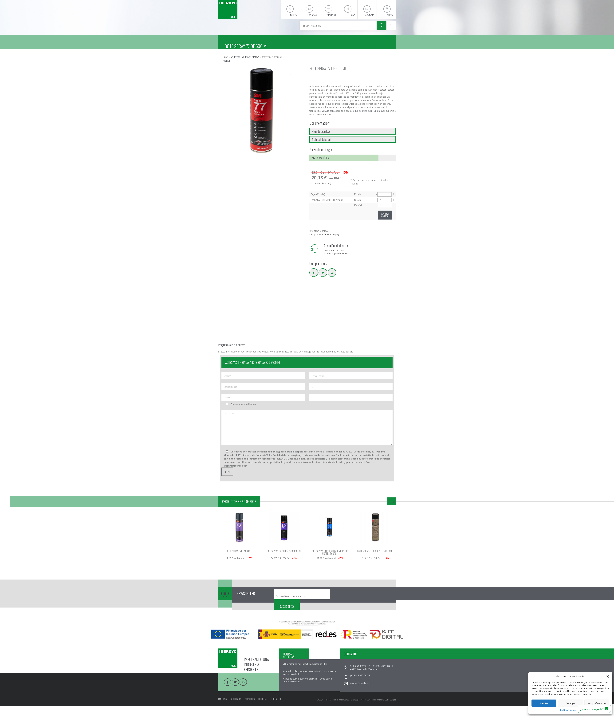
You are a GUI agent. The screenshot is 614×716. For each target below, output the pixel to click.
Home (225, 57)
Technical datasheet (321, 139)
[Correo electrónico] (332, 272)
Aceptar (544, 703)
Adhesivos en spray (250, 57)
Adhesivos (235, 57)
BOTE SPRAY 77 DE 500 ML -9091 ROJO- (330, 551)
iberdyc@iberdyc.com (339, 253)
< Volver (226, 60)
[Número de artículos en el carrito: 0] (391, 25)
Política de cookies (568, 710)
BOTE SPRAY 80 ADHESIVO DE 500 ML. (239, 551)
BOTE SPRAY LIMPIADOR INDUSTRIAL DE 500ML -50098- (285, 552)
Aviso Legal (355, 699)
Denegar (570, 703)
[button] (607, 676)
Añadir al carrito (385, 215)
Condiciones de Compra (386, 699)
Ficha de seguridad (321, 131)
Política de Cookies (368, 699)
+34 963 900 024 (336, 250)
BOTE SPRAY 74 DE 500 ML (376, 551)
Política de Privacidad (340, 699)
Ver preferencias (597, 703)
